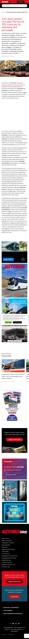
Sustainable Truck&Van (8, 543)
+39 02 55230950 (7, 610)
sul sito (16, 144)
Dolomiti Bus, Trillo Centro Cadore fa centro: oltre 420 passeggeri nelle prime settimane (13, 376)
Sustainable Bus (6, 545)
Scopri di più (14, 596)
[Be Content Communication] (11, 634)
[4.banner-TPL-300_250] (14, 331)
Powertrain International (8, 549)
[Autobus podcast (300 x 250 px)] (14, 490)
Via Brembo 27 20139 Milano (11, 607)
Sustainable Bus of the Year (9, 558)
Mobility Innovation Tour (8, 564)
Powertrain (5, 547)
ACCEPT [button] (8, 322)
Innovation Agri (6, 567)
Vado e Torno (5, 538)
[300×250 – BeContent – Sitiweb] (14, 469)
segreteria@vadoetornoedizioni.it (13, 613)
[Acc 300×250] (14, 512)
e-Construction (6, 553)
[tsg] (14, 309)
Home (3, 12)
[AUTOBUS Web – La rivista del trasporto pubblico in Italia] (6, 1)
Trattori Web (5, 551)
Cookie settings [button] (17, 322)
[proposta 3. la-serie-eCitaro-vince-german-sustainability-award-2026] (14, 252)
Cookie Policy (17, 319)
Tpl (12, 381)
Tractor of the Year (7, 562)
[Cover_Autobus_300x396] (14, 281)
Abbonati (21, 1)
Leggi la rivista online (14, 439)
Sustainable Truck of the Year (9, 556)
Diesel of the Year (6, 560)
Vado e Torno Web (7, 540)
